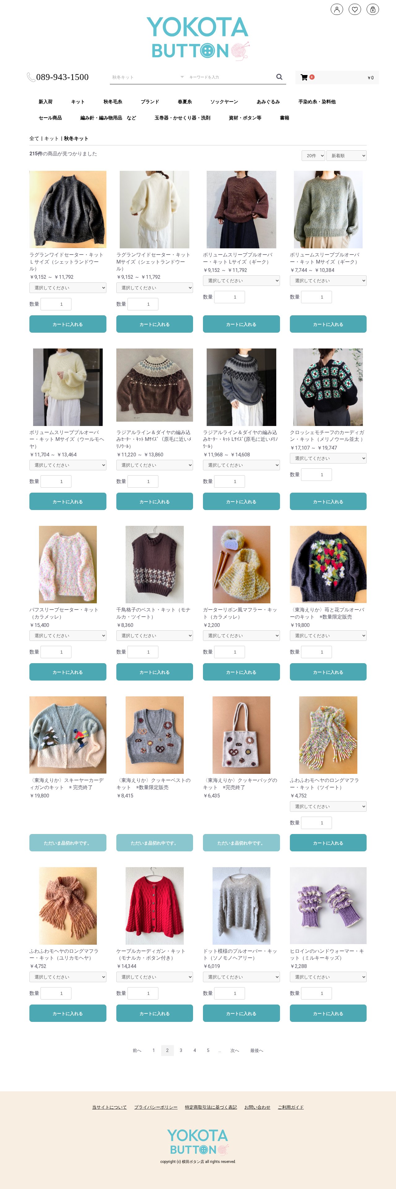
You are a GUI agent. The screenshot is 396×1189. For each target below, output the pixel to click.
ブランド (150, 101)
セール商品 (50, 118)
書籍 (284, 118)
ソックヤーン (224, 101)
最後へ (256, 1050)
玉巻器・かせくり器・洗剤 (182, 118)
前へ (137, 1050)
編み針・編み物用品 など (108, 118)
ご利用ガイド (291, 1107)
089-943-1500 (62, 77)
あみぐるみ (268, 101)
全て (34, 138)
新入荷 (46, 101)
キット (78, 101)
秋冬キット (76, 138)
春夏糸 (185, 101)
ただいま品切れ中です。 (68, 843)
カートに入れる (68, 324)
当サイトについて (109, 1107)
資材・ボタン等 (245, 118)
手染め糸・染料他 (317, 101)
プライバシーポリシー (156, 1107)
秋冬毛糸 (113, 101)
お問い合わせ (257, 1107)
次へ (234, 1050)
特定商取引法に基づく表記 (211, 1107)
